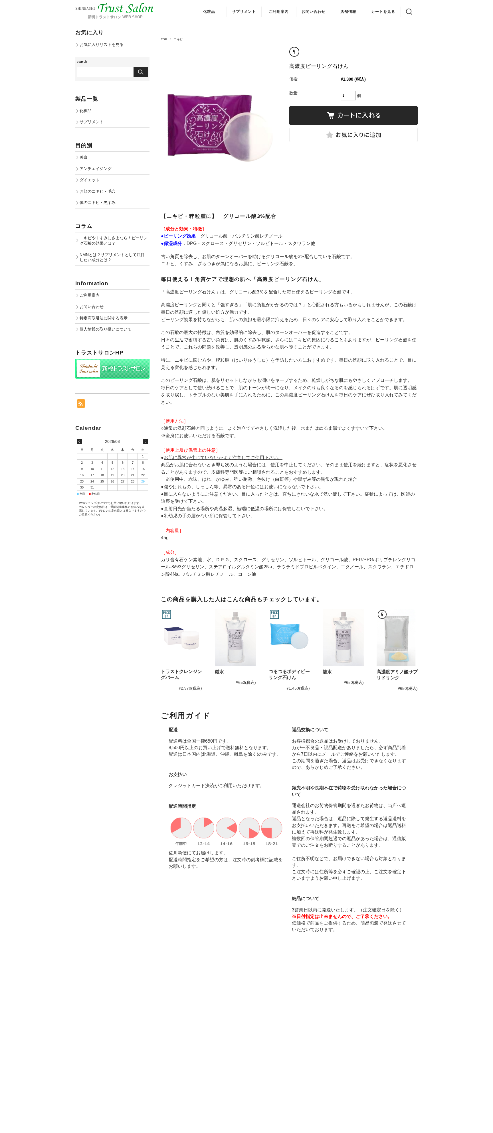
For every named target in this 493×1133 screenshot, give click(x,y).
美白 (84, 157)
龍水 (327, 671)
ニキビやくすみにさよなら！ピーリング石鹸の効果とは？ (114, 241)
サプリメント (244, 11)
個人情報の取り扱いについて (106, 329)
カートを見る (383, 11)
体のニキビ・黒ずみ (98, 202)
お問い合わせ (314, 11)
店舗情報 (348, 11)
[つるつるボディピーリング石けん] (289, 637)
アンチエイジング (96, 168)
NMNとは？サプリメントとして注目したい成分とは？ (112, 257)
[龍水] (343, 637)
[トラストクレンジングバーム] (181, 637)
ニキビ (178, 39)
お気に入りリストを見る (102, 44)
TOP (164, 39)
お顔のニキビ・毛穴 (98, 191)
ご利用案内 (279, 11)
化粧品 (209, 11)
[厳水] (235, 637)
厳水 (219, 671)
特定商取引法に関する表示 (104, 318)
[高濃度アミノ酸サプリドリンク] (397, 637)
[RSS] (81, 404)
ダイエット (90, 180)
